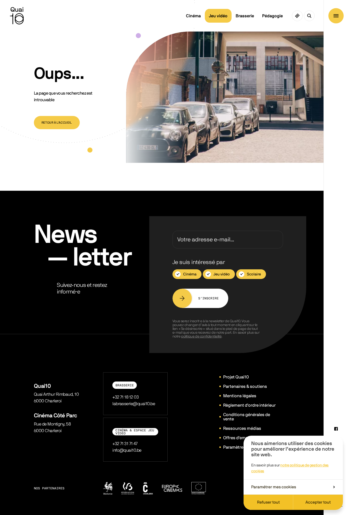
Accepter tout (318, 502)
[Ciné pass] (297, 15)
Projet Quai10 (236, 377)
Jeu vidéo (218, 16)
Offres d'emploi (238, 438)
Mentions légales (239, 396)
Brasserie (245, 16)
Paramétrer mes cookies (273, 487)
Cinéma (193, 16)
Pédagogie (272, 16)
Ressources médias (242, 428)
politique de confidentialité (201, 336)
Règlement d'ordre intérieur (249, 405)
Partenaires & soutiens (245, 386)
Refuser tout (268, 502)
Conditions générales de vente (246, 417)
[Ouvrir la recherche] (309, 15)
